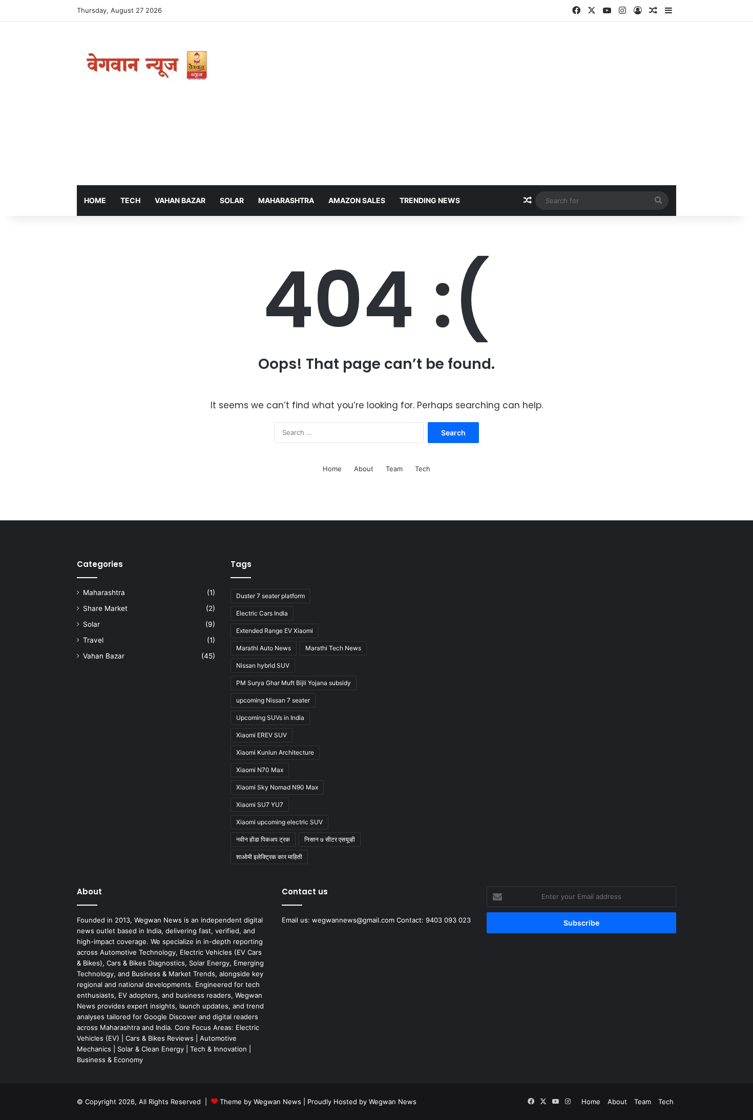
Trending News (430, 200)
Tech (130, 200)
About (363, 469)
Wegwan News (392, 1101)
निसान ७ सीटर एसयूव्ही (329, 839)
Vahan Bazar (180, 200)
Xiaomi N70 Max (259, 770)
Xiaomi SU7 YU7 (259, 804)
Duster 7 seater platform (270, 596)
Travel (93, 640)
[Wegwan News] (148, 66)
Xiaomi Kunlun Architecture (275, 752)
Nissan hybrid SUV (262, 665)
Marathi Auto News (263, 648)
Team (394, 469)
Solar (232, 200)
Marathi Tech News (333, 648)
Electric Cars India (262, 613)
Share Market (105, 608)
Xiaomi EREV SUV (261, 735)
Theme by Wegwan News (260, 1101)
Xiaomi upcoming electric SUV (279, 822)
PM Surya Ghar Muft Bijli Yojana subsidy (293, 683)
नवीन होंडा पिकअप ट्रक (263, 839)
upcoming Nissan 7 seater (273, 700)
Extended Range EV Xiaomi (274, 630)
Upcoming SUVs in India (270, 717)
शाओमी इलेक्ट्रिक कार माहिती (269, 857)
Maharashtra (286, 200)
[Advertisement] (479, 103)
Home (95, 200)
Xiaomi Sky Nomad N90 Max (277, 787)
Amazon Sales (356, 200)
